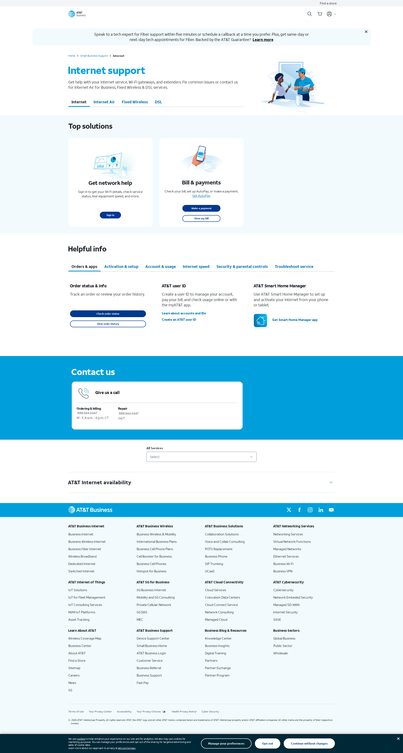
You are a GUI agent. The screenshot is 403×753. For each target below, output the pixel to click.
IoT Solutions (77, 590)
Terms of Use (76, 711)
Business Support (149, 675)
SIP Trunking (214, 564)
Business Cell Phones (151, 564)
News (72, 683)
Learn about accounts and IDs (184, 313)
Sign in (110, 215)
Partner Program (217, 675)
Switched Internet (81, 571)
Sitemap (74, 668)
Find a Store (76, 660)
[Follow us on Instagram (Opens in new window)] (310, 510)
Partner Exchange (218, 668)
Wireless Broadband (82, 556)
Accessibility (124, 711)
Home (71, 56)
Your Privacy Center (100, 711)
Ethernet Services (286, 556)
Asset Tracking (78, 619)
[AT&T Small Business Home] (77, 14)
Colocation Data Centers (222, 597)
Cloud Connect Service (221, 605)
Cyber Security (210, 711)
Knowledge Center (218, 638)
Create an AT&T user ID (179, 319)
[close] (366, 31)
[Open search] (310, 14)
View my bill (201, 218)
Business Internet (80, 534)
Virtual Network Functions (292, 541)
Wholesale (280, 653)
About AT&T (77, 653)
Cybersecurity (283, 590)
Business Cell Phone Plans (155, 549)
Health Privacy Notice (184, 711)
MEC (140, 619)
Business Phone (216, 556)
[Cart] (320, 14)
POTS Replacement (218, 549)
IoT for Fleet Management (86, 597)
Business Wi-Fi (283, 564)
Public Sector (282, 646)
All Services (154, 448)
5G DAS (142, 612)
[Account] (331, 14)
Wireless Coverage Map (84, 638)
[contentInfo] (201, 372)
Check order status (107, 313)
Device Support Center (153, 638)
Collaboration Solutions (222, 534)
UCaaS (210, 571)
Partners (211, 660)
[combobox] (201, 457)
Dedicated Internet (81, 564)
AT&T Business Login (151, 653)
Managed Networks (287, 549)
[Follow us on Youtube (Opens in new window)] (331, 510)
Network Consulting (219, 612)
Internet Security (285, 612)
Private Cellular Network (154, 605)
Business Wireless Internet (87, 541)
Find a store (328, 3)
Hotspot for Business (151, 571)
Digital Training (215, 653)
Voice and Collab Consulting (225, 541)
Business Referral (149, 668)
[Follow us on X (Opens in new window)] (289, 510)
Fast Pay (143, 683)
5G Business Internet (151, 590)
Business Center (79, 646)
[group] (99, 526)
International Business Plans (157, 541)
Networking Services (288, 534)
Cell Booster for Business (154, 556)
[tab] (79, 102)
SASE (277, 619)
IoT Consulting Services (85, 605)
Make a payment (201, 208)
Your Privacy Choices (149, 711)
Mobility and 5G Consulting (156, 597)
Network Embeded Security (293, 597)
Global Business (284, 638)
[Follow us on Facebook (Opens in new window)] (299, 510)
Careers (74, 675)
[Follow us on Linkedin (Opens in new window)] (320, 510)
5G (70, 690)
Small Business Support (94, 56)
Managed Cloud (216, 619)
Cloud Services (215, 590)
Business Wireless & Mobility (156, 534)
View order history (108, 323)
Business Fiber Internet (84, 549)
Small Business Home (152, 646)
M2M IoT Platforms (81, 612)
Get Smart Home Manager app (295, 320)
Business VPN (282, 571)
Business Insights (217, 646)
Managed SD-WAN (286, 605)
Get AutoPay (201, 196)
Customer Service (149, 660)
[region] (200, 313)
